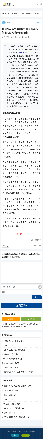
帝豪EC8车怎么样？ (9, 413)
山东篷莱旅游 (36, 240)
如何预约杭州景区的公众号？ (13, 341)
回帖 (6, 246)
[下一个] (40, 245)
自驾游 (21, 53)
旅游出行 (15, 13)
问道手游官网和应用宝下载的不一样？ (16, 417)
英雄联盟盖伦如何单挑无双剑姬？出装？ (17, 386)
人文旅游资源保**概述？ (11, 368)
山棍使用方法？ (8, 345)
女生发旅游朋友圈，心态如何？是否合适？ (18, 372)
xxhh (8, 23)
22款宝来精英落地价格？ (11, 404)
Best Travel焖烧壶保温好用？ (13, 359)
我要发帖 (23, 305)
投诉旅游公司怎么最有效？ (12, 354)
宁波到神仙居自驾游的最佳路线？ (14, 350)
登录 (11, 319)
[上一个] (35, 245)
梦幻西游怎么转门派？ (10, 390)
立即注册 (31, 319)
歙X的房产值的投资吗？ (11, 363)
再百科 (7, 13)
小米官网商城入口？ (9, 395)
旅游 (17, 46)
